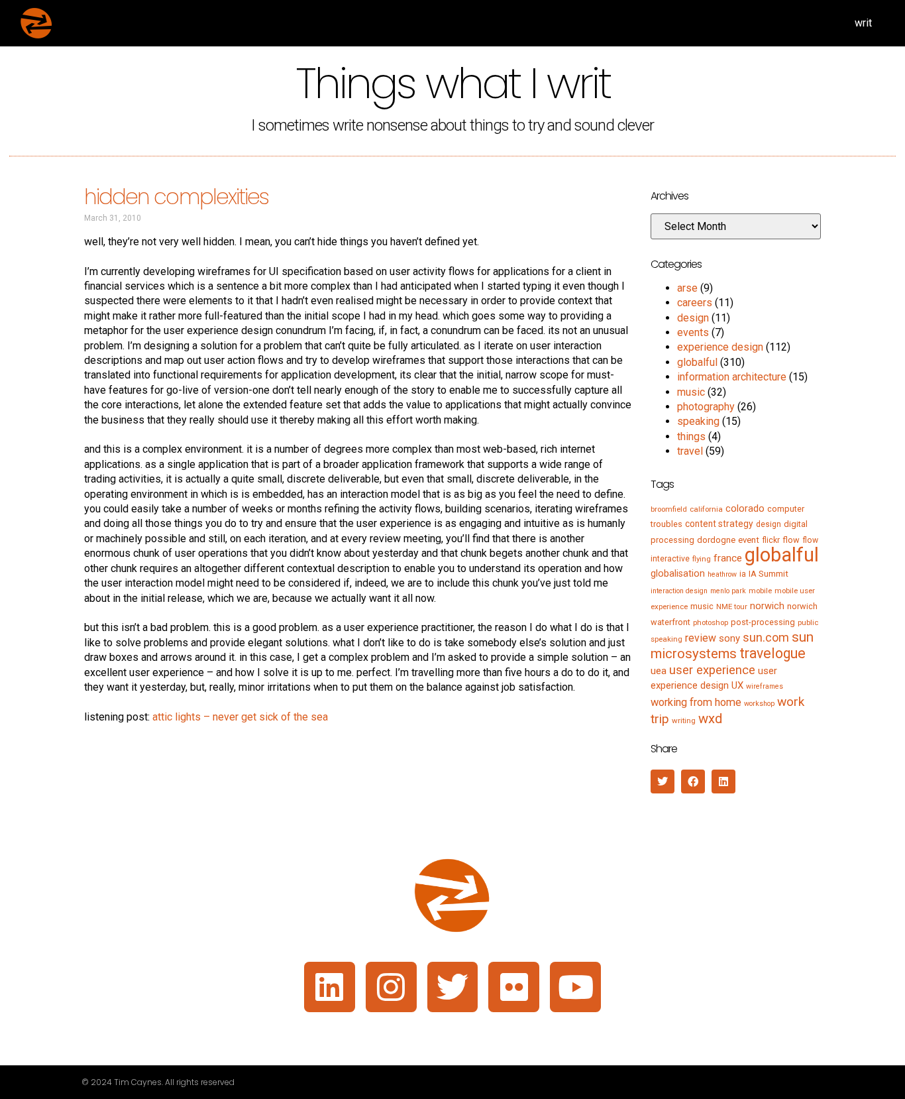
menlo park (728, 591)
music (691, 392)
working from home (696, 702)
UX (737, 685)
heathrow (722, 574)
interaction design (679, 591)
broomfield (669, 509)
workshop (759, 703)
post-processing (763, 622)
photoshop (710, 622)
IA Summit (768, 574)
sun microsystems (732, 645)
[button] (662, 781)
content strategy (719, 523)
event (748, 540)
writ (863, 23)
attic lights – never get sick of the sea (240, 717)
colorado (745, 508)
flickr (771, 540)
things (691, 436)
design (693, 318)
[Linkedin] (329, 987)
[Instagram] (391, 987)
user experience (712, 670)
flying (701, 558)
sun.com (766, 637)
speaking (698, 421)
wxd (710, 718)
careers (694, 302)
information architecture (731, 377)
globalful (697, 362)
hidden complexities (176, 196)
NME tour (731, 606)
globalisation (678, 573)
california (706, 509)
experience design (720, 347)
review (700, 638)
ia (742, 574)
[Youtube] (575, 987)
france (728, 558)
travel (690, 451)
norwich (767, 606)
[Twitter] (452, 987)
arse (687, 288)
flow (791, 540)
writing (684, 720)
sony (729, 638)
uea (658, 671)
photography (706, 406)
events (693, 332)
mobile (760, 590)
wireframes (764, 686)
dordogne (716, 540)
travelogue (772, 653)
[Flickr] (513, 987)
